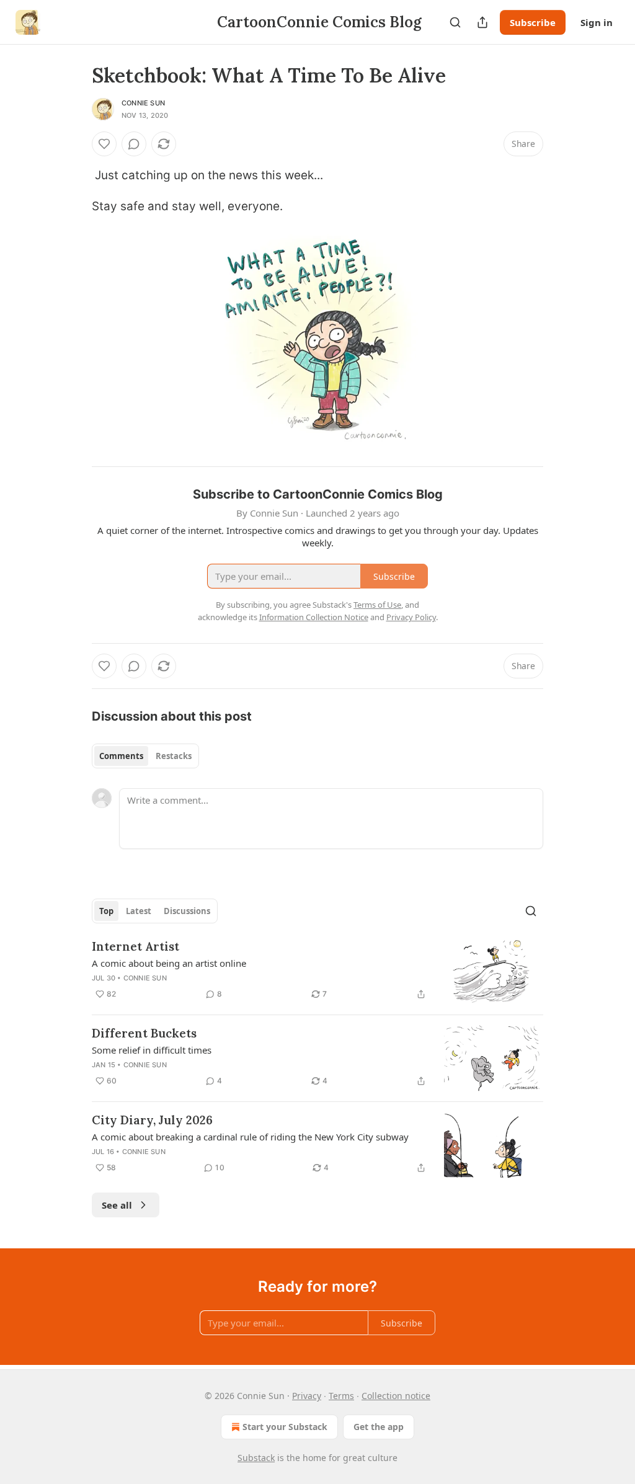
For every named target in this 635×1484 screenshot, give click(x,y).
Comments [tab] (121, 756)
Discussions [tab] (187, 911)
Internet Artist (135, 946)
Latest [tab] (138, 911)
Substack (256, 1458)
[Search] (455, 22)
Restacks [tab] (174, 756)
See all (117, 1205)
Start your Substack (284, 1427)
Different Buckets (144, 1033)
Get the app (378, 1427)
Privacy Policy (411, 617)
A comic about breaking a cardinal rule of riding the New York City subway (250, 1137)
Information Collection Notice (313, 617)
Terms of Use (377, 604)
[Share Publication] (482, 22)
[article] (317, 971)
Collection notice (396, 1396)
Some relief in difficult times (151, 1050)
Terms (341, 1396)
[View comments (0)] (134, 143)
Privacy (306, 1396)
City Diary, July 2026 (152, 1120)
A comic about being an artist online (169, 963)
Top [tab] (106, 911)
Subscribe (533, 22)
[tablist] (145, 756)
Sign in (596, 22)
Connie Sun (143, 103)
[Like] (104, 143)
